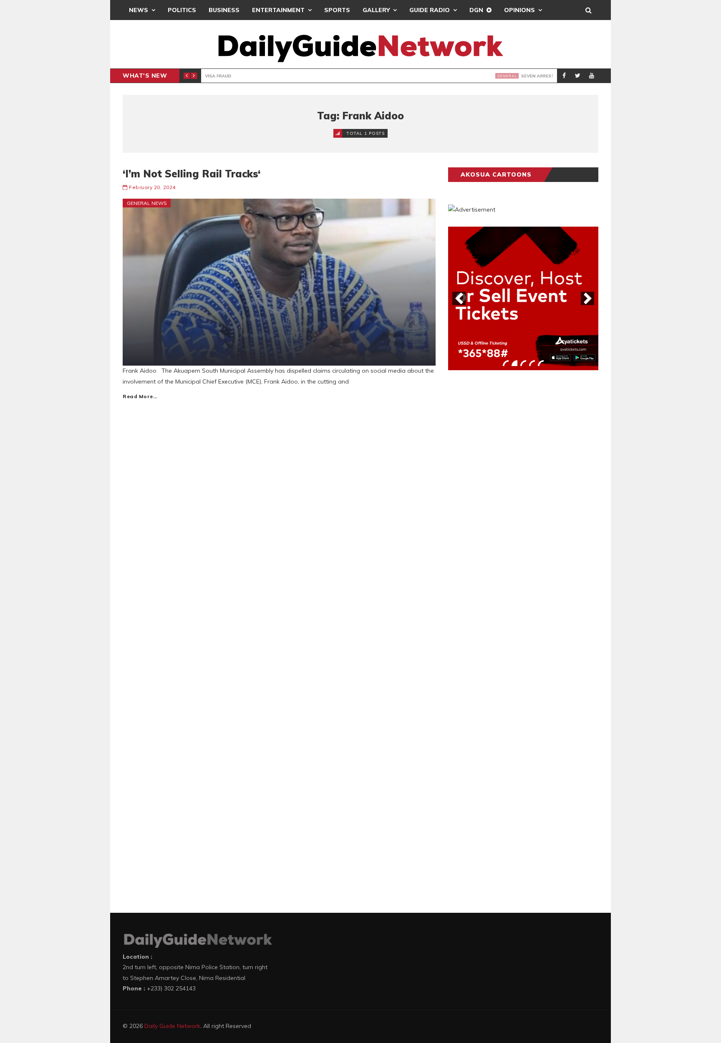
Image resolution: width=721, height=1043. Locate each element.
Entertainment (278, 10)
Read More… (140, 396)
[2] (514, 363)
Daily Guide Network (172, 1026)
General (222, 76)
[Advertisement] (510, 507)
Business (224, 10)
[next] (587, 298)
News (138, 10)
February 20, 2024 (152, 187)
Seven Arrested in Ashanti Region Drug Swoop (324, 76)
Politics (182, 10)
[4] (532, 363)
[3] (523, 363)
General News (147, 203)
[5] (541, 363)
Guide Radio (429, 10)
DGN (476, 10)
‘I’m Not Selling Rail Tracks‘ (191, 173)
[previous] (459, 298)
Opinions (519, 10)
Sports (337, 10)
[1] (506, 363)
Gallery (376, 10)
